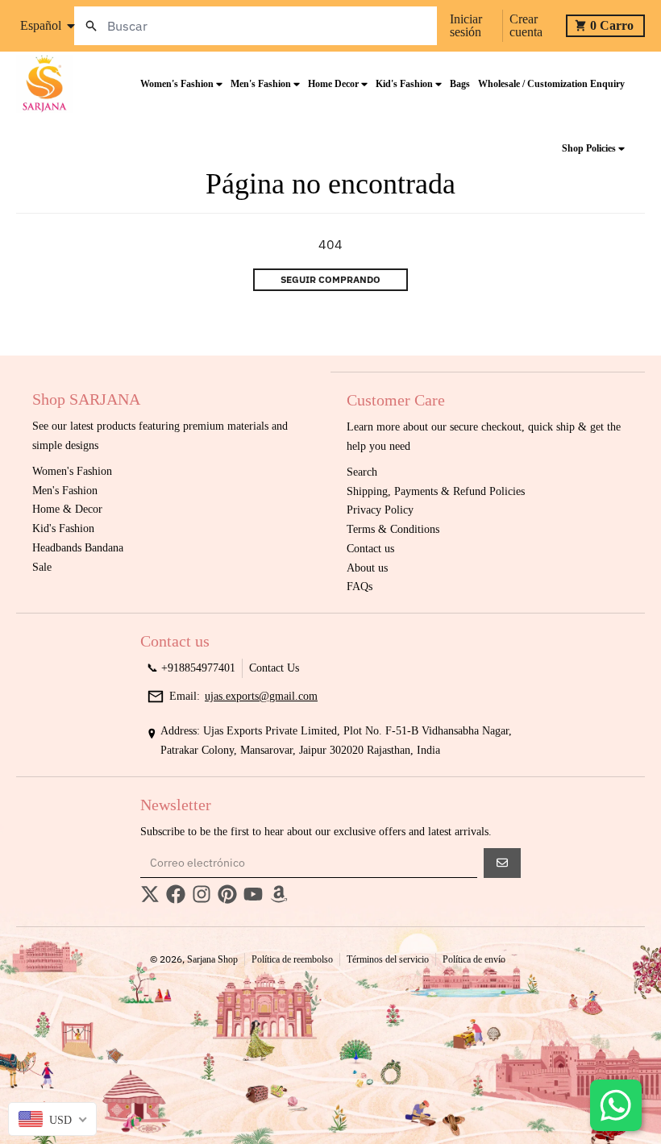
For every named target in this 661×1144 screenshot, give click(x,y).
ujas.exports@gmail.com (261, 696)
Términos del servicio (388, 959)
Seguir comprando (330, 279)
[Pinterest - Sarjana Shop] (227, 894)
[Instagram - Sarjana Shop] (201, 894)
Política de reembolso (292, 959)
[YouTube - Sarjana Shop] (253, 894)
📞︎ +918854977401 (191, 668)
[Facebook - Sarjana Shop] (175, 894)
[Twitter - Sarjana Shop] (150, 894)
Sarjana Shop (212, 959)
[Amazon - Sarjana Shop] (279, 894)
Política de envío (474, 959)
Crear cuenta (526, 25)
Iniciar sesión (466, 25)
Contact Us (274, 668)
